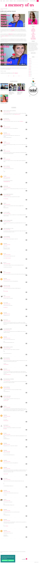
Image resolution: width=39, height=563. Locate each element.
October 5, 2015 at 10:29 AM (7, 195)
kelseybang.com (6, 307)
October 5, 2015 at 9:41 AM (7, 177)
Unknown (5, 243)
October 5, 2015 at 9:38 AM (7, 167)
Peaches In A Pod (6, 400)
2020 (29, 66)
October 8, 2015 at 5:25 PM (7, 500)
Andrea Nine (6, 186)
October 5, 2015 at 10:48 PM (7, 272)
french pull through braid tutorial (11, 93)
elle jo (5, 253)
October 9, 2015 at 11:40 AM (7, 531)
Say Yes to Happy (7, 212)
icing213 (5, 499)
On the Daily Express (8, 374)
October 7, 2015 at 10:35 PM (7, 461)
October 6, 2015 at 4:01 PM (7, 370)
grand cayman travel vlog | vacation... (20, 93)
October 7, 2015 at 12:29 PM (7, 434)
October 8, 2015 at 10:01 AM (7, 479)
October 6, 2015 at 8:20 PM (7, 397)
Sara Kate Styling (7, 285)
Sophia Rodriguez (7, 236)
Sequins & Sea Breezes (17, 114)
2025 (29, 60)
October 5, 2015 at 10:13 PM (7, 263)
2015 (29, 72)
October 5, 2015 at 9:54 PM (7, 244)
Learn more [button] (5, 558)
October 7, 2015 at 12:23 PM (7, 426)
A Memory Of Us (19, 4)
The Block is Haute (6, 420)
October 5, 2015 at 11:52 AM (7, 204)
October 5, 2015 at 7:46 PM (7, 237)
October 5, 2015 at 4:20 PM (7, 229)
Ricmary (5, 176)
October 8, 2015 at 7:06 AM (7, 468)
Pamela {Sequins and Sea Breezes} (10, 110)
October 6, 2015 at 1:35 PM (7, 359)
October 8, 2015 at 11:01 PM (7, 510)
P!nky (4, 295)
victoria (5, 433)
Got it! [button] (8, 560)
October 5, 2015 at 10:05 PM (7, 254)
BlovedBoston (21, 121)
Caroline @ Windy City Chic (8, 228)
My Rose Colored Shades (8, 220)
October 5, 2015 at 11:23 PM (7, 279)
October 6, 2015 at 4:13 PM (7, 380)
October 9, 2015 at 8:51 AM (7, 520)
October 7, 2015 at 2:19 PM (7, 444)
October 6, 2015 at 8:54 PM (7, 407)
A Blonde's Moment (6, 364)
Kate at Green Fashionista (8, 194)
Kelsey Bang (6, 302)
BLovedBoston (6, 118)
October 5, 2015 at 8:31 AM (7, 151)
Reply (26, 115)
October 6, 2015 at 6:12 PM (7, 388)
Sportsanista (6, 425)
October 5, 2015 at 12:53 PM (7, 221)
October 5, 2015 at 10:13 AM (7, 187)
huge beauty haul (3, 103)
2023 (29, 63)
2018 (29, 69)
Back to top (36, 562)
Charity (5, 203)
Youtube (1, 9)
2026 (29, 58)
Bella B (5, 262)
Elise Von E (5, 478)
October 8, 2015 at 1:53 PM (7, 491)
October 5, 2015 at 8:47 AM (7, 159)
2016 (29, 71)
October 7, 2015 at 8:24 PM (7, 451)
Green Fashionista (6, 198)
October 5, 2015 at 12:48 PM (7, 213)
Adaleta (5, 406)
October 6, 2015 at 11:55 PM (7, 416)
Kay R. (5, 271)
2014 (29, 74)
